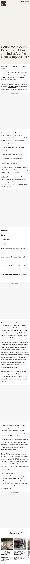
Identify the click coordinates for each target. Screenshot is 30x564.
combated (24, 454)
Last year (4, 177)
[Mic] (3, 4)
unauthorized (12, 86)
